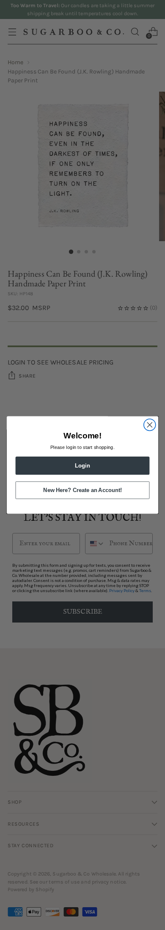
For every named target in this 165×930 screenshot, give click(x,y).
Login (82, 465)
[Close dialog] (150, 425)
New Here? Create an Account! (82, 490)
